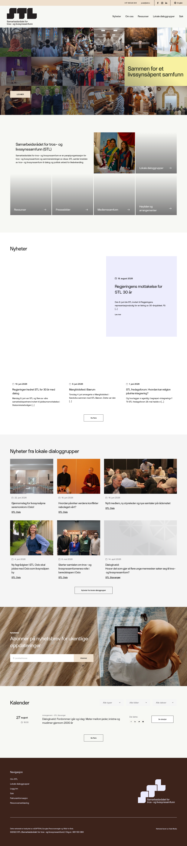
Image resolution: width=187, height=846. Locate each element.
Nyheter (117, 16)
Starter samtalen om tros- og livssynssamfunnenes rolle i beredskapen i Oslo (74, 568)
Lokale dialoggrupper (164, 16)
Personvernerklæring (19, 803)
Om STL (14, 779)
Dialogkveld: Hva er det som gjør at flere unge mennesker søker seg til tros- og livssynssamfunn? (140, 568)
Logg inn (14, 788)
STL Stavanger (112, 577)
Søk (181, 16)
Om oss (129, 16)
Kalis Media (173, 829)
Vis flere (93, 418)
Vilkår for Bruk (68, 829)
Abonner (83, 658)
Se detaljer (162, 719)
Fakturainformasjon (19, 798)
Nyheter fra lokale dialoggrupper (93, 590)
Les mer (20, 94)
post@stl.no (145, 3)
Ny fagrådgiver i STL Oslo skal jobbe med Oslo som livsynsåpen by (30, 568)
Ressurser (143, 16)
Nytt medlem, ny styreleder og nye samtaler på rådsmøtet (137, 503)
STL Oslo (16, 512)
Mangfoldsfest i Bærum (82, 389)
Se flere (94, 738)
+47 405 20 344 (130, 3)
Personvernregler (55, 829)
